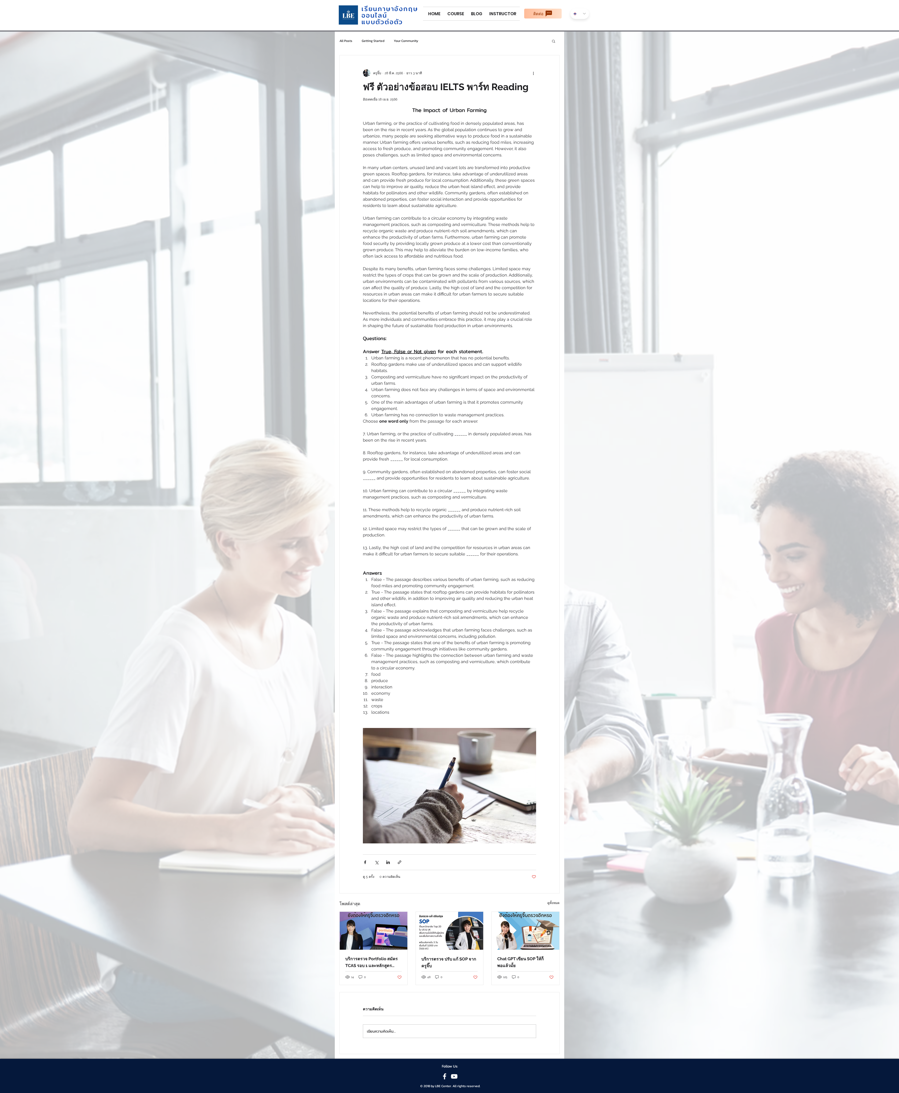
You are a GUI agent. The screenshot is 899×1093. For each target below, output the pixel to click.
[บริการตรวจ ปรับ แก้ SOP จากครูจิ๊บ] (449, 931)
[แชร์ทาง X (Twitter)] (376, 862)
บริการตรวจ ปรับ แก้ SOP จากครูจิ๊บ (448, 962)
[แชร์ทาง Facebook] (365, 862)
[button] (553, 41)
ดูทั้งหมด (553, 903)
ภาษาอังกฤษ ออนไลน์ (389, 12)
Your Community (406, 41)
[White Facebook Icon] (445, 1076)
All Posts (345, 41)
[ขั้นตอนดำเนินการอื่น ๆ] (533, 73)
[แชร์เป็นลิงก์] (399, 862)
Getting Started (373, 41)
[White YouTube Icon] (454, 1076)
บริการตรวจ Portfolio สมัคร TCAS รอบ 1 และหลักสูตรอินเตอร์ (371, 962)
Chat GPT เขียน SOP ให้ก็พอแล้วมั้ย (520, 962)
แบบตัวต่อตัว (382, 22)
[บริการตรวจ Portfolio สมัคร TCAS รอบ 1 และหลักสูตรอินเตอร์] (373, 931)
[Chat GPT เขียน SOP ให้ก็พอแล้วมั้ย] (525, 931)
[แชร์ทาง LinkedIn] (388, 862)
